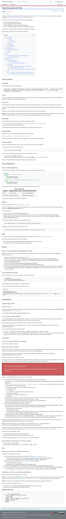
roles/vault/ (39, 16)
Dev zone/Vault (29, 17)
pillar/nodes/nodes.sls (27, 461)
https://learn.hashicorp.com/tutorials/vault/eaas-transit (16, 136)
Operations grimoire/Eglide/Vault (16, 17)
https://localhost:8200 (15, 310)
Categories (4, 508)
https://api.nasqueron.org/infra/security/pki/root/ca (34, 123)
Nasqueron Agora (7, 1)
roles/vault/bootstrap (43, 236)
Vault (37, 508)
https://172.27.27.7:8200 (40, 157)
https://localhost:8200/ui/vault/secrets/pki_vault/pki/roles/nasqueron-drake (23, 384)
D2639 (21, 357)
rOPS (35, 16)
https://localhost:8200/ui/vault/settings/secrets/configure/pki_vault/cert (38, 429)
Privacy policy (5, 517)
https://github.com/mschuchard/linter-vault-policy (27, 478)
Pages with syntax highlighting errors (16, 508)
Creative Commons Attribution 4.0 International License (27, 514)
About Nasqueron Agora (14, 517)
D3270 (26, 257)
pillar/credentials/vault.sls (23, 204)
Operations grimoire (6, 13)
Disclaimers (23, 517)
